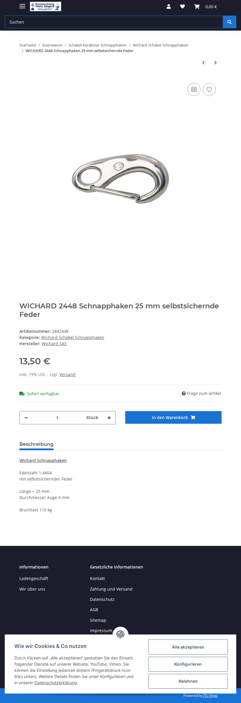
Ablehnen (188, 681)
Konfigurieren (188, 664)
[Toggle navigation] (22, 3)
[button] (168, 6)
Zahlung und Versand (111, 589)
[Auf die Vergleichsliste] (194, 89)
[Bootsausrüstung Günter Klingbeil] (45, 6)
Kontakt (97, 578)
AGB (94, 609)
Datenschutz (102, 599)
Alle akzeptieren (188, 646)
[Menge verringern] (26, 417)
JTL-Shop (210, 695)
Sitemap (98, 620)
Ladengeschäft (33, 578)
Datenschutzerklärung (55, 682)
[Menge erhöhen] (109, 417)
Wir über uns (32, 589)
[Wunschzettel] (182, 6)
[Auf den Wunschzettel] (209, 89)
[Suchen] (229, 22)
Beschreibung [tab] (36, 444)
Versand (67, 374)
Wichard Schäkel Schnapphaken (72, 337)
